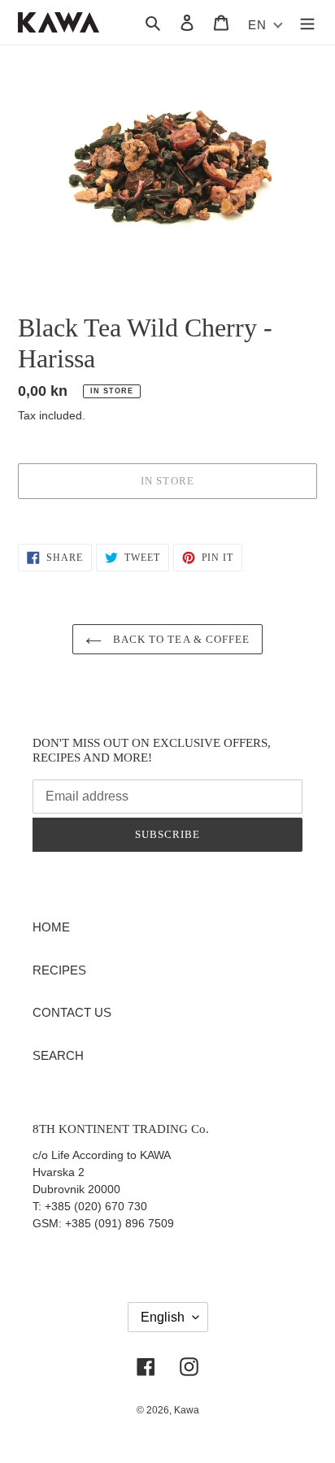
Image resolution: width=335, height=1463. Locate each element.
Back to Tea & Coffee (180, 639)
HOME (51, 927)
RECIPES (59, 970)
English (163, 1317)
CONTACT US (72, 1012)
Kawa (186, 1410)
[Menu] (307, 22)
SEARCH (58, 1055)
